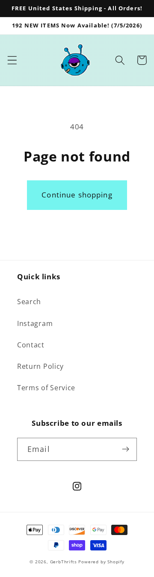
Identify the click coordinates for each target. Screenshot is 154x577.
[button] (12, 60)
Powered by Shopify (101, 562)
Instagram (35, 323)
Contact (30, 345)
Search (29, 301)
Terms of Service (46, 387)
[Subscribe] (125, 449)
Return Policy (40, 366)
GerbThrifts (63, 562)
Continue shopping (77, 195)
